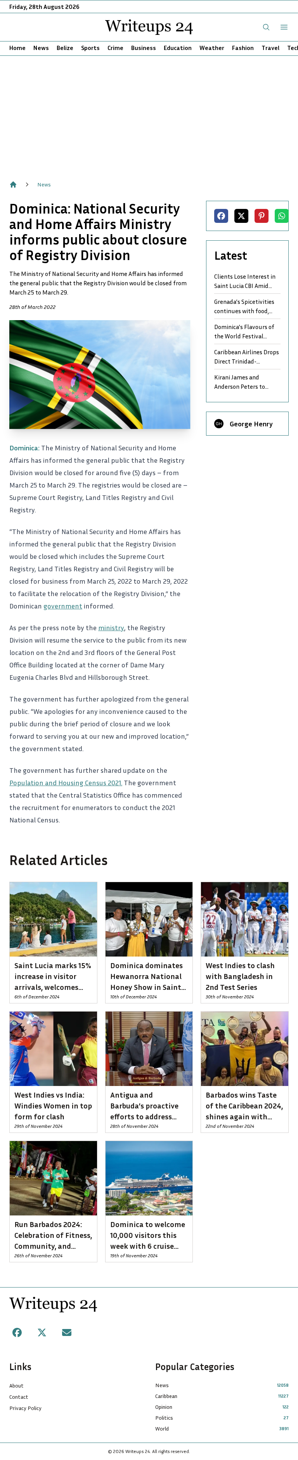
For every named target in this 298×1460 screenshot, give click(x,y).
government (62, 606)
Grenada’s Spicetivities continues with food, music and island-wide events (244, 306)
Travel (270, 48)
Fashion (243, 48)
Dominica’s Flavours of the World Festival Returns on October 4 (244, 332)
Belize (65, 48)
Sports (90, 48)
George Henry (251, 423)
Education (178, 48)
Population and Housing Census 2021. (65, 782)
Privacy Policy (25, 1408)
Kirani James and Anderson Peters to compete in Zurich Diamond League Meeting (239, 382)
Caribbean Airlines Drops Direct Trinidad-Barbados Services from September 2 (246, 357)
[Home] (13, 184)
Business (143, 48)
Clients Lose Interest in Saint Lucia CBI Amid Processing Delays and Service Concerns (244, 281)
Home (17, 48)
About (16, 1385)
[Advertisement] (149, 114)
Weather (211, 48)
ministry (111, 627)
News (41, 48)
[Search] (266, 27)
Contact (18, 1396)
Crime (115, 48)
